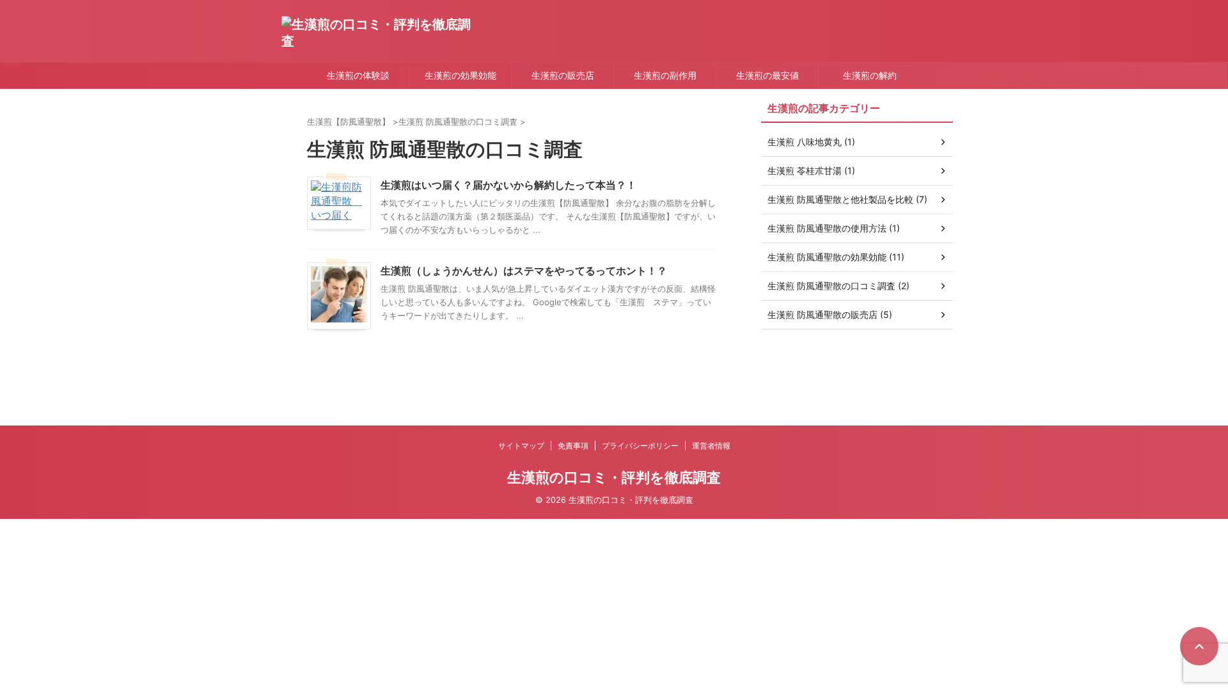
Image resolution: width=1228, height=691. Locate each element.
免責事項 (573, 445)
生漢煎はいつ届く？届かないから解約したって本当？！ (508, 185)
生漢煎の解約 (870, 75)
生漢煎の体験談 (358, 75)
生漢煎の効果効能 (460, 75)
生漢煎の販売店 (562, 75)
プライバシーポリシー (640, 445)
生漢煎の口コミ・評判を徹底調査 (614, 477)
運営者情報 (711, 445)
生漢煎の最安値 (767, 75)
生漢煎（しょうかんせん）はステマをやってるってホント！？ (524, 270)
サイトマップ (521, 445)
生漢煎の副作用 (665, 75)
